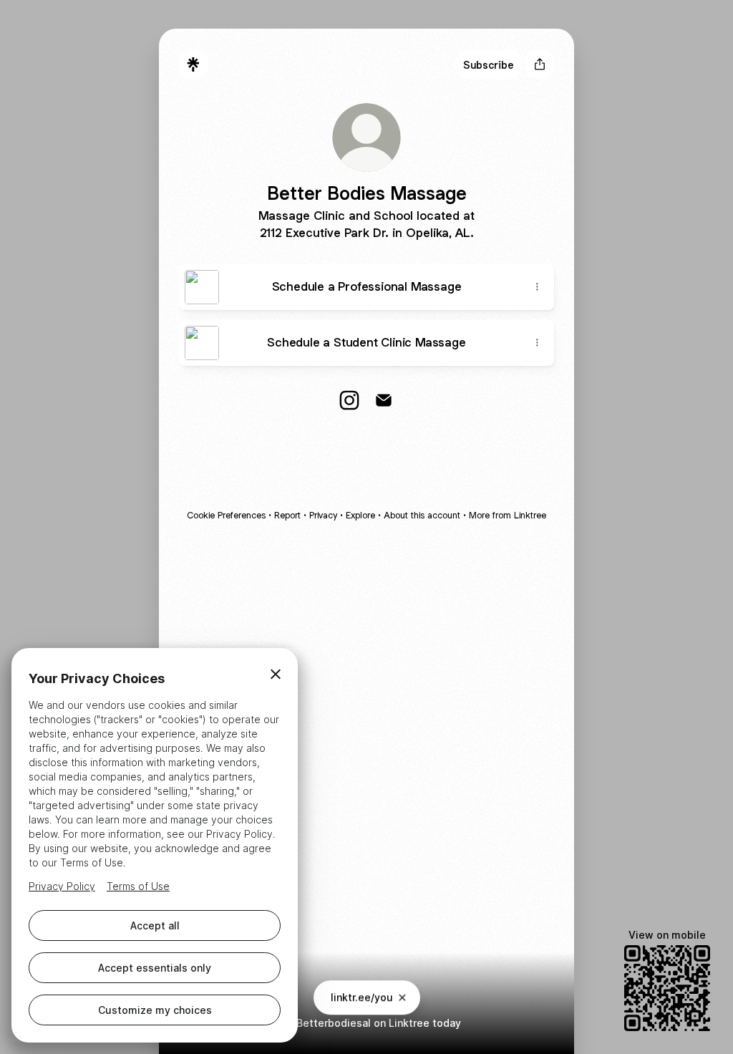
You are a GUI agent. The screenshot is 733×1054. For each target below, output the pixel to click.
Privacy (323, 515)
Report (287, 515)
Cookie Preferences (226, 515)
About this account (422, 515)
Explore (360, 515)
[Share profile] (539, 64)
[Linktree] (193, 64)
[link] (349, 400)
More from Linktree (507, 515)
